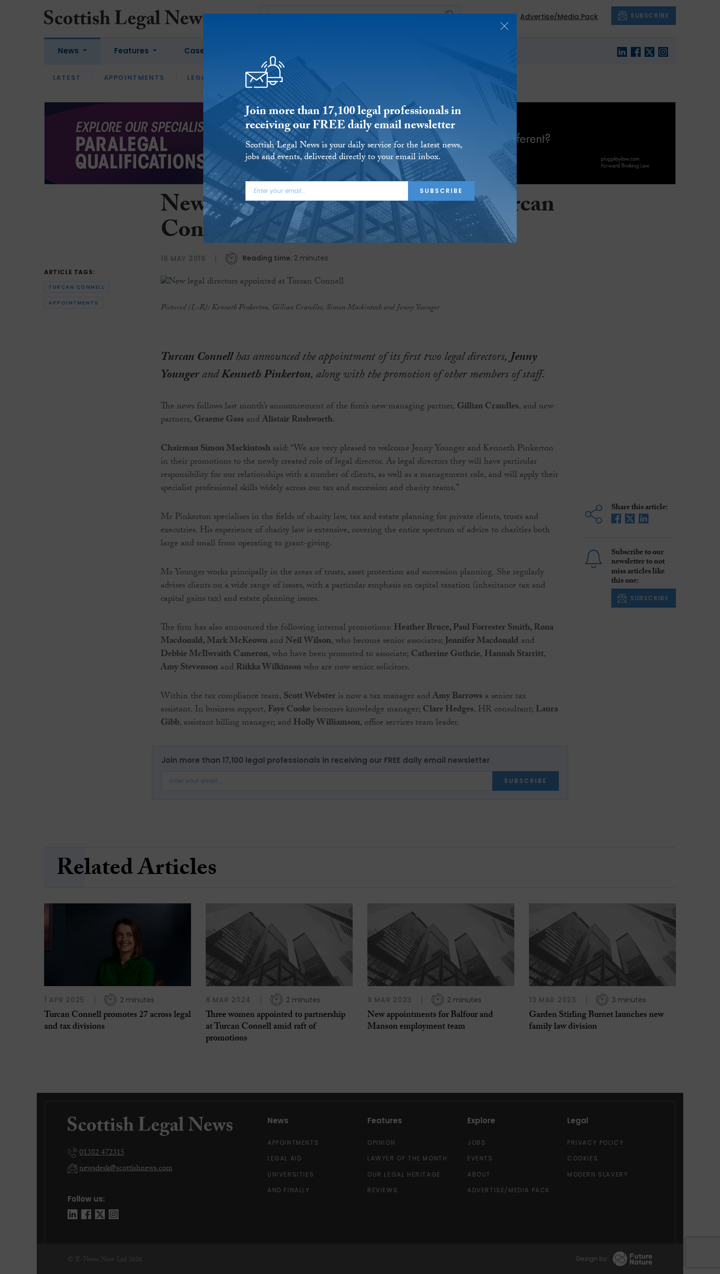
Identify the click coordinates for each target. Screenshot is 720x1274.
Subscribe (441, 191)
